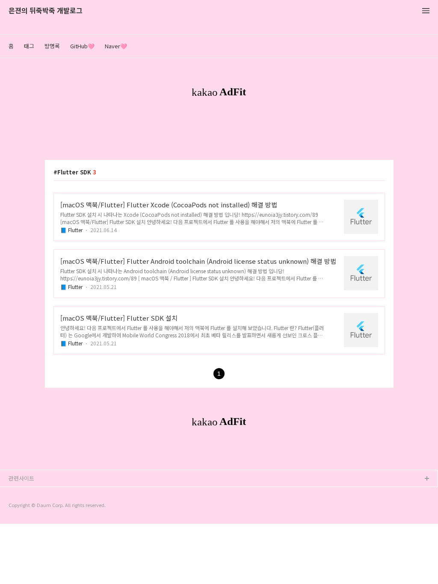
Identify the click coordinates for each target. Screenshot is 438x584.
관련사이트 (21, 478)
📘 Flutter (71, 229)
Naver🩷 (116, 46)
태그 (29, 46)
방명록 (52, 46)
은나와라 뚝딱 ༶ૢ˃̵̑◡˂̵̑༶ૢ (39, 493)
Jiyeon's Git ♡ (28, 506)
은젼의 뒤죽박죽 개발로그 (46, 10)
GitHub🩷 (82, 46)
